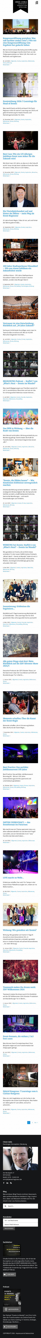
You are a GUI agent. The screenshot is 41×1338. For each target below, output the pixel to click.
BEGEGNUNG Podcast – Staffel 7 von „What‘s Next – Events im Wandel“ (20, 382)
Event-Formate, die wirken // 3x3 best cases (18, 1037)
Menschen (34, 172)
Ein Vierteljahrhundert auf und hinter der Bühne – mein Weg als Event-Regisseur (18, 213)
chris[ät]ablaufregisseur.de (12, 1179)
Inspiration (24, 61)
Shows (5, 63)
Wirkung (9, 63)
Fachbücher (7, 1242)
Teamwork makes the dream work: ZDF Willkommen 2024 (19, 988)
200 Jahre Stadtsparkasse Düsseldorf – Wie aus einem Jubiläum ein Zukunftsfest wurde (20, 268)
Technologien (25, 286)
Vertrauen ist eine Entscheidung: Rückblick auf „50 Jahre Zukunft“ (19, 324)
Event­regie (6, 1144)
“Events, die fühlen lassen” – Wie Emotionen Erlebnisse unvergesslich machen (20, 482)
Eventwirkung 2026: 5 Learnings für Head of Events (20, 102)
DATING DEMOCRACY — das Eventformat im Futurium (16, 823)
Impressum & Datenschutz (25, 1333)
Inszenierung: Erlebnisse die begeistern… (16, 607)
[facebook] (4, 1183)
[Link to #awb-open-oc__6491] (36, 2)
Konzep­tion (15, 1144)
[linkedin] (7, 1183)
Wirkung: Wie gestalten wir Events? (19, 930)
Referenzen (31, 61)
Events (19, 61)
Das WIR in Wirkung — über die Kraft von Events (18, 429)
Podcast (6, 1287)
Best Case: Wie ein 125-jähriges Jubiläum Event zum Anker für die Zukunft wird (19, 156)
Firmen (23, 339)
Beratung (23, 1144)
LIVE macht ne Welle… (13, 878)
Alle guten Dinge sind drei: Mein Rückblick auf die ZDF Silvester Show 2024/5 (20, 663)
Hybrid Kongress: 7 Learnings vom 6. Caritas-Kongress (20, 1092)
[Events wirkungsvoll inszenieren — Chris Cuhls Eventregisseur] (12, 1245)
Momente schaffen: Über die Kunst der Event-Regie (19, 719)
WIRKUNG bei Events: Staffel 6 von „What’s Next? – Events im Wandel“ (19, 546)
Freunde (23, 397)
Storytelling (17, 286)
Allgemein (13, 61)
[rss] (11, 1183)
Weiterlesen (6, 65)
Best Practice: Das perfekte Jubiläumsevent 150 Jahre (15, 768)
